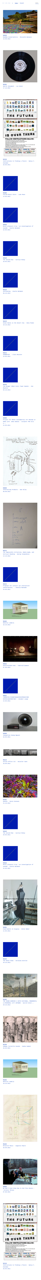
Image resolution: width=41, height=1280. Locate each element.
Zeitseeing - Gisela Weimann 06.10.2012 (13, 291)
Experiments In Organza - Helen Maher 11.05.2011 (16, 929)
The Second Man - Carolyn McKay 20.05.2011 (14, 259)
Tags (16, 3)
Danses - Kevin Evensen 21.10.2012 (11, 801)
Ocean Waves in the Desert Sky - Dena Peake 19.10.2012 (18, 322)
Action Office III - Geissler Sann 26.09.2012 (15, 761)
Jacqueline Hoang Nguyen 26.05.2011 (11, 735)
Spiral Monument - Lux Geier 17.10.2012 (13, 86)
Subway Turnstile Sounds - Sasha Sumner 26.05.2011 (17, 1046)
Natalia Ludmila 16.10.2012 (8, 622)
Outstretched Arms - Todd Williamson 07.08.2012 (16, 665)
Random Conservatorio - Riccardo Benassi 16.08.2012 (17, 37)
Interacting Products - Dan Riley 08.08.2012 (15, 489)
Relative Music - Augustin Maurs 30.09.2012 (14, 1145)
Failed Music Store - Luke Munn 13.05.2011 (14, 194)
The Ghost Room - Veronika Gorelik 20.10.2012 (15, 960)
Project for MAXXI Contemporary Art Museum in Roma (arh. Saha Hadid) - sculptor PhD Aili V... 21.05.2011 (19, 421)
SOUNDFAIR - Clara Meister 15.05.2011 (12, 354)
